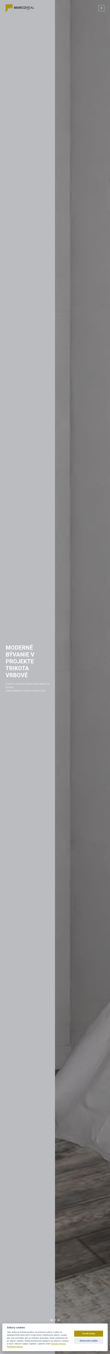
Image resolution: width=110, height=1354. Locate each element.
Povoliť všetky (88, 1333)
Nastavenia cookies (89, 1341)
